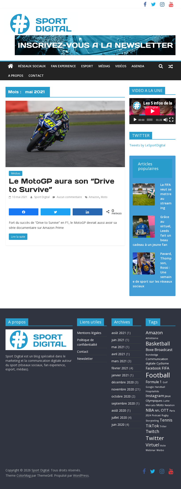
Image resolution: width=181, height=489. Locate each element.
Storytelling (152, 420)
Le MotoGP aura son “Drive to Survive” (61, 185)
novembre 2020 (122, 389)
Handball (160, 386)
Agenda (138, 66)
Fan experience (63, 66)
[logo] (39, 331)
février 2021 (119, 368)
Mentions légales (89, 333)
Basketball (158, 343)
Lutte (166, 400)
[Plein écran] (171, 120)
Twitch (152, 431)
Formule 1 (154, 382)
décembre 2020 (122, 382)
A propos (15, 75)
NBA (150, 410)
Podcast (156, 415)
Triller (163, 426)
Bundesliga (152, 354)
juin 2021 (117, 340)
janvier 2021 (120, 375)
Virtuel (152, 445)
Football (158, 375)
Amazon (94, 197)
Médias (104, 66)
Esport (87, 66)
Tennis (166, 420)
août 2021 (118, 333)
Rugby (165, 415)
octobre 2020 (121, 396)
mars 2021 (119, 361)
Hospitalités (152, 391)
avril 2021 (118, 354)
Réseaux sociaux (32, 66)
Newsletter (85, 358)
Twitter (155, 438)
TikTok (152, 425)
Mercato (151, 405)
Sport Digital (42, 197)
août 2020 (118, 410)
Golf (165, 382)
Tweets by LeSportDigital (147, 145)
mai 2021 (118, 347)
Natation (170, 405)
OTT (165, 410)
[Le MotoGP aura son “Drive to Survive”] (65, 103)
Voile (163, 445)
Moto (104, 197)
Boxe (150, 349)
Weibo (160, 450)
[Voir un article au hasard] (170, 66)
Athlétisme (152, 338)
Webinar (151, 450)
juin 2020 (117, 424)
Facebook (153, 368)
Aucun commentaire (69, 197)
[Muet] (165, 120)
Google (150, 386)
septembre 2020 (123, 403)
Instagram (155, 395)
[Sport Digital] (10, 66)
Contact (36, 75)
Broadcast (163, 349)
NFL (157, 410)
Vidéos (120, 66)
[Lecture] (135, 120)
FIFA (165, 368)
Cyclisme (162, 363)
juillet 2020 (119, 417)
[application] (152, 111)
